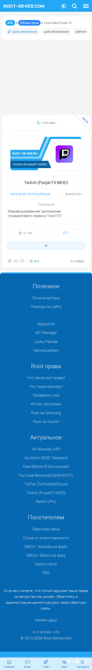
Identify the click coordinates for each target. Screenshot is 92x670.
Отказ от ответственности (46, 537)
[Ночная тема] (63, 6)
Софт (46, 666)
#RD (10, 23)
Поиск (74, 3)
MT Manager (46, 332)
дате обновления (56, 31)
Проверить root (46, 395)
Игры (27, 666)
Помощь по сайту (46, 306)
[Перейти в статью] (46, 246)
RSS (46, 572)
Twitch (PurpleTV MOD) (46, 182)
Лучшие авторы (46, 297)
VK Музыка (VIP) (46, 449)
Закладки (82, 666)
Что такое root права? (46, 377)
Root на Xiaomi (46, 421)
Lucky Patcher (46, 341)
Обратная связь (46, 529)
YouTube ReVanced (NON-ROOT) (46, 475)
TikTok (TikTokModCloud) (46, 484)
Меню (86, 3)
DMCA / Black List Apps (46, 555)
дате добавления (25, 31)
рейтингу (82, 31)
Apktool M (46, 324)
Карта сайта (46, 564)
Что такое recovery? (46, 386)
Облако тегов (29, 23)
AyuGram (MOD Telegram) (46, 457)
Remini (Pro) (46, 501)
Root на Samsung (46, 412)
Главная (9, 666)
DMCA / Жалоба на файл (46, 546)
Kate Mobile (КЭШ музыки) (46, 466)
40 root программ (46, 403)
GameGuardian (46, 350)
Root (64, 666)
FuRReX (79, 261)
